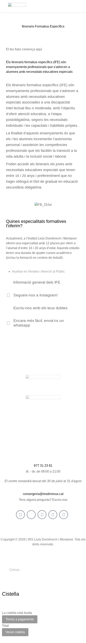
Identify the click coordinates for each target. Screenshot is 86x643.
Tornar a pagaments (20, 619)
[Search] (75, 571)
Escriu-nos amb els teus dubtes (40, 308)
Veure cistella (15, 632)
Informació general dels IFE (36, 282)
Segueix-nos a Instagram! (35, 295)
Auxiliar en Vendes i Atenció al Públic (38, 271)
